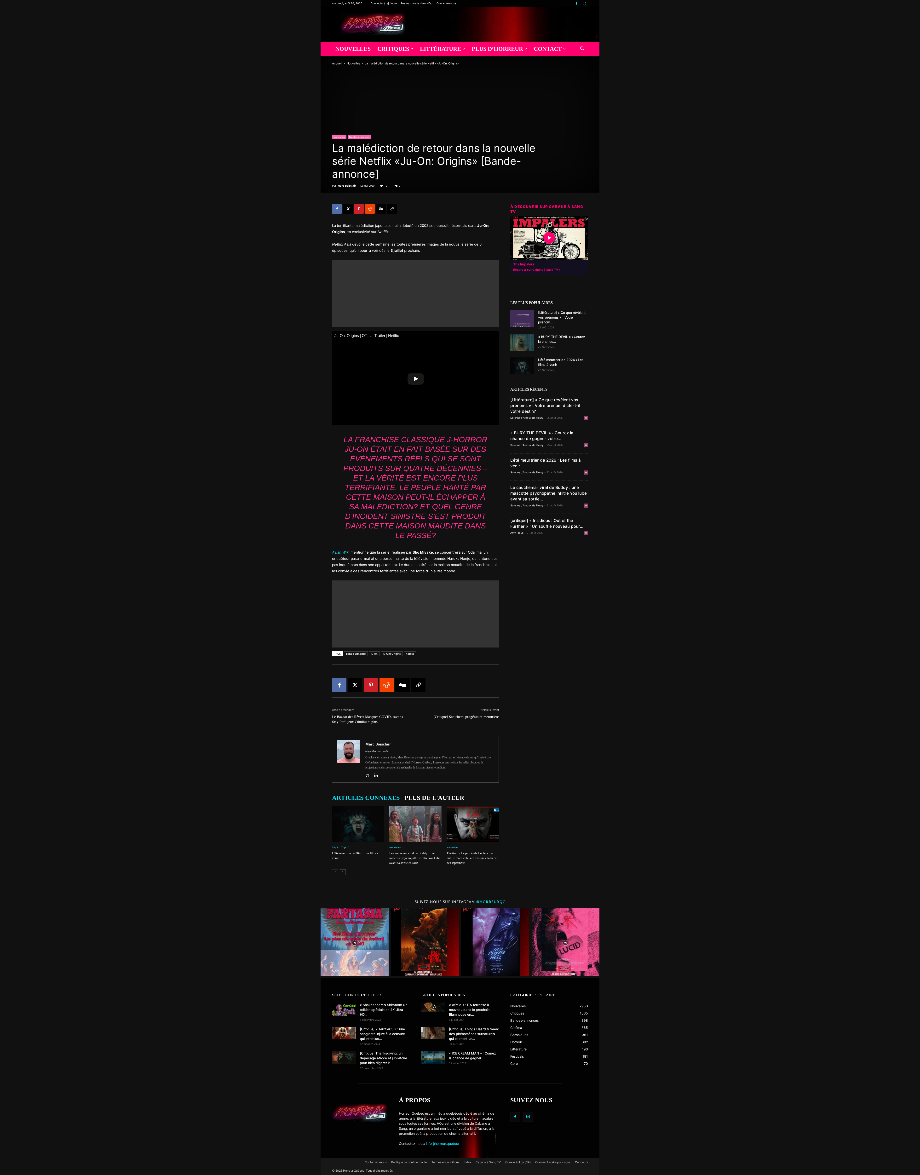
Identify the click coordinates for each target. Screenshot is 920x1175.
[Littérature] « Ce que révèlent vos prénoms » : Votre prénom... (562, 317)
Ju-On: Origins (392, 653)
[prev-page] (335, 872)
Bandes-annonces (359, 137)
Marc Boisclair (347, 185)
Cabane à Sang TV (488, 1162)
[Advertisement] (415, 293)
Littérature (440, 49)
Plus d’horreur (497, 49)
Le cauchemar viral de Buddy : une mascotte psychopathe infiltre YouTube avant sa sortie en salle (414, 858)
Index (467, 1162)
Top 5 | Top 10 (340, 847)
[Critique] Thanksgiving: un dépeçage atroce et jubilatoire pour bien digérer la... (383, 1058)
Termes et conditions (445, 1162)
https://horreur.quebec (377, 751)
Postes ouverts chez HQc (416, 3)
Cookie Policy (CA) (518, 1162)
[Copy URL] (392, 209)
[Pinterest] (359, 209)
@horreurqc (491, 901)
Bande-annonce (356, 653)
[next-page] (343, 872)
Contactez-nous (446, 3)
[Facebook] (576, 3)
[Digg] (381, 209)
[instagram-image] (355, 942)
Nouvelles (353, 49)
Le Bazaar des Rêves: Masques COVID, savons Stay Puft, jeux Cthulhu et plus (367, 719)
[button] (582, 49)
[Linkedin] (378, 776)
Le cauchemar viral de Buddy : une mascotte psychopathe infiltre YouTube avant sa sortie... (548, 493)
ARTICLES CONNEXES (366, 797)
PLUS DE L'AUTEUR (434, 797)
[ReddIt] (370, 209)
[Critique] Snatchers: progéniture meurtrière (466, 717)
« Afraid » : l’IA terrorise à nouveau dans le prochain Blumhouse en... (469, 1009)
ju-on (374, 653)
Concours (581, 1162)
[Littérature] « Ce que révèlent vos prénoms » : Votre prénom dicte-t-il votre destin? (545, 405)
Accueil (337, 63)
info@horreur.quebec (442, 1143)
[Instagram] (584, 3)
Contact (548, 49)
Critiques (393, 49)
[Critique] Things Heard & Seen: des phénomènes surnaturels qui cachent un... (474, 1034)
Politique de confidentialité (409, 1162)
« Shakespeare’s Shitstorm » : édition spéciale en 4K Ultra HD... (383, 1009)
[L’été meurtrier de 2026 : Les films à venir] (358, 824)
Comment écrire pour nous (552, 1162)
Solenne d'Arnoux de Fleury (526, 417)
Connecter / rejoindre (384, 3)
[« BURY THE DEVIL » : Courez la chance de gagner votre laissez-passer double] (522, 342)
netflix (410, 653)
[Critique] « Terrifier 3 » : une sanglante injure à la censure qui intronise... (382, 1034)
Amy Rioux (516, 532)
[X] (348, 209)
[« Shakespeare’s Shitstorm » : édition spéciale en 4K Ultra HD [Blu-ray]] (344, 1009)
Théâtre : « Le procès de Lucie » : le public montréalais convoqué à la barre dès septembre (472, 858)
